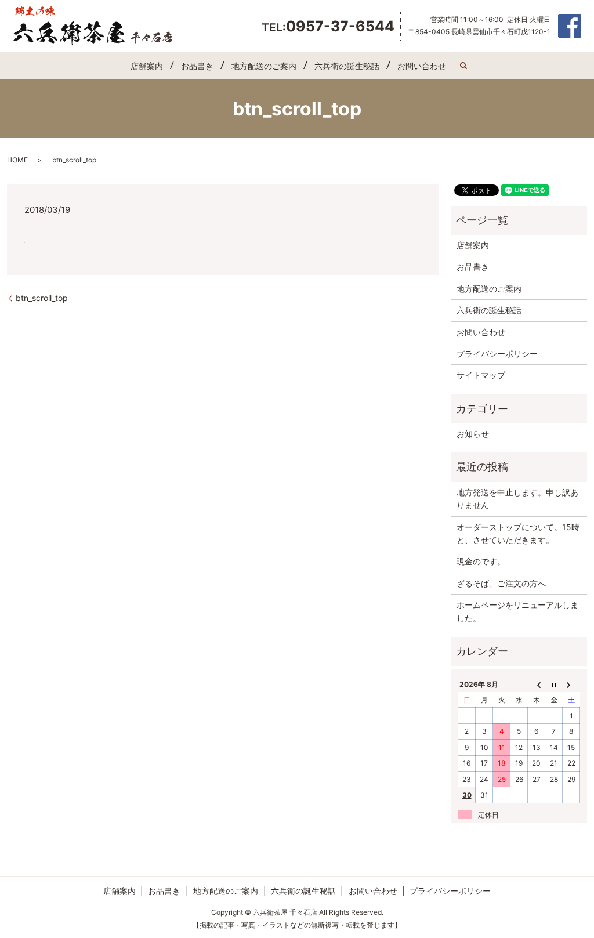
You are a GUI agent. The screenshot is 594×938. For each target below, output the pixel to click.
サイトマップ (481, 375)
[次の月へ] (571, 684)
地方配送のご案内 (263, 66)
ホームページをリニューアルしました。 (517, 611)
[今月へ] (554, 684)
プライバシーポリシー (497, 353)
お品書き (197, 66)
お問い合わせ (421, 66)
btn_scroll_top (42, 298)
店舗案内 (147, 66)
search (463, 65)
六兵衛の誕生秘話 (346, 66)
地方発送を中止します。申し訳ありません (517, 498)
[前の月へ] (536, 684)
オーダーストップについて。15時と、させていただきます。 (518, 533)
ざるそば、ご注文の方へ (501, 583)
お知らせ (473, 434)
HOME (17, 159)
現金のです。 (481, 561)
